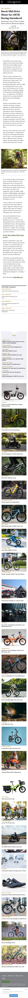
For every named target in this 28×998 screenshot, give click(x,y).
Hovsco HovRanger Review (8, 942)
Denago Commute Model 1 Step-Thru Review (13, 574)
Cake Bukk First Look (7, 724)
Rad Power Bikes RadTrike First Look (12, 355)
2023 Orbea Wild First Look (9, 351)
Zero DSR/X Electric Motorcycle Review (12, 846)
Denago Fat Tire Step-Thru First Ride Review (14, 368)
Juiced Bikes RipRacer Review (9, 550)
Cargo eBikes (5, 797)
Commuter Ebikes (6, 345)
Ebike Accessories (6, 892)
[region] (14, 992)
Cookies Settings (6, 981)
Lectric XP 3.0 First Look (8, 823)
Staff (14, 26)
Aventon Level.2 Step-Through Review (12, 347)
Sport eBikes (5, 349)
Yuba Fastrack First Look (8, 799)
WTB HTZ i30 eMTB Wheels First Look (10, 291)
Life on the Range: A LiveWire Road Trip (12, 454)
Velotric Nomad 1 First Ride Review (11, 364)
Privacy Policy (19, 975)
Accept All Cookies (13, 995)
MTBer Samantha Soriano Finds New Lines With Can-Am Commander (13, 342)
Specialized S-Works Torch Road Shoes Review (13, 894)
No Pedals (4, 402)
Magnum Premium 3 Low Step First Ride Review (12, 359)
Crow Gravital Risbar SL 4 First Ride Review (13, 676)
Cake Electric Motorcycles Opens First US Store (14, 870)
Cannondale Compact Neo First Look (11, 748)
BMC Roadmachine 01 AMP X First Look (13, 376)
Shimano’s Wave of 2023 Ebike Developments (8, 311)
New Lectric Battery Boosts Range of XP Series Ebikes (10, 304)
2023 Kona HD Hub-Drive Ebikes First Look (13, 966)
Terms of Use (11, 975)
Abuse (3, 978)
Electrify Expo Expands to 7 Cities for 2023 (12, 600)
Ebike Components (6, 8)
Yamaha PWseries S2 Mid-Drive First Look (9, 297)
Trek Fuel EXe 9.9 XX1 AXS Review (11, 372)
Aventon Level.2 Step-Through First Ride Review (14, 918)
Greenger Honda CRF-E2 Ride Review (11, 772)
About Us (4, 975)
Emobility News (6, 340)
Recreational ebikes (7, 362)
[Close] (25, 989)
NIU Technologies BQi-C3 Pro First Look (12, 700)
